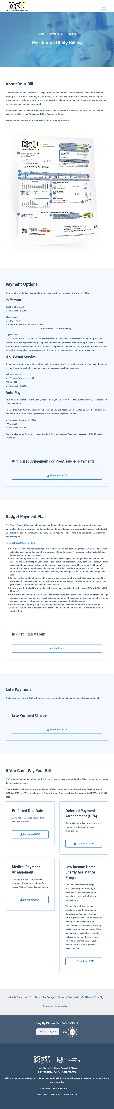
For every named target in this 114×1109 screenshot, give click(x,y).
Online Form (57, 648)
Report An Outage (44, 997)
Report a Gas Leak (68, 997)
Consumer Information (55, 1006)
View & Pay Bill (47, 1031)
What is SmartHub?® (19, 997)
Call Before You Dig (92, 997)
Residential (56, 34)
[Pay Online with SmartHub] (70, 1032)
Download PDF (58, 475)
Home (40, 34)
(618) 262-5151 (44, 1072)
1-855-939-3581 (67, 1023)
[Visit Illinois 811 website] (68, 1060)
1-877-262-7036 (69, 1072)
